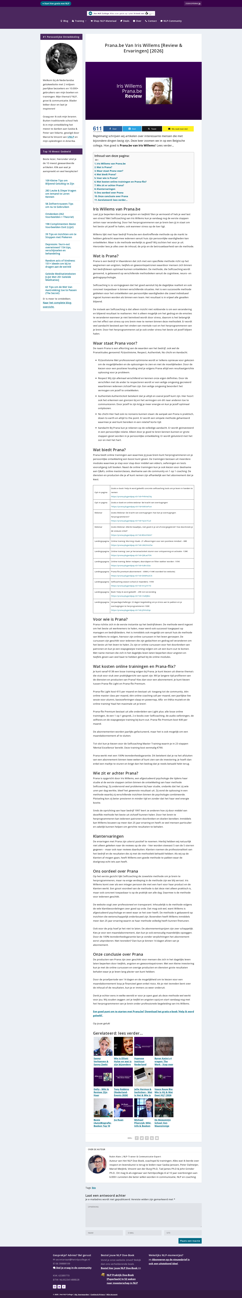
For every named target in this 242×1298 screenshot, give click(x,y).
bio (94, 1187)
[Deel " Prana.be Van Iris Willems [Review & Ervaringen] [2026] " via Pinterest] (146, 1138)
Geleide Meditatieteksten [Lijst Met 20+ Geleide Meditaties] (60, 277)
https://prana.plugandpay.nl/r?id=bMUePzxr (131, 506)
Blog (64, 21)
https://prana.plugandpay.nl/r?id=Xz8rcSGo (131, 565)
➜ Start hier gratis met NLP (55, 3)
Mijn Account (112, 1294)
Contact (151, 21)
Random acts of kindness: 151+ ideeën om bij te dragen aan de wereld (60, 263)
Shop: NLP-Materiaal (103, 21)
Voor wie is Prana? (107, 178)
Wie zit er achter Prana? (110, 185)
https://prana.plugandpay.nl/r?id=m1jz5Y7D (131, 585)
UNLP (70, 137)
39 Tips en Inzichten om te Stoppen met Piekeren (60, 236)
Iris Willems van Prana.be (111, 163)
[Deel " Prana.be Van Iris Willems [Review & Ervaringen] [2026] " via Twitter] (141, 1138)
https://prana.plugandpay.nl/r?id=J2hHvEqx (131, 610)
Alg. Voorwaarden (81, 1294)
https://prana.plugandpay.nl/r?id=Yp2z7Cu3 (131, 520)
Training (78, 21)
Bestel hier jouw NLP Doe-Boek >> (121, 1268)
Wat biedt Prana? (106, 174)
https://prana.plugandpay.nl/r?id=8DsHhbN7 (131, 535)
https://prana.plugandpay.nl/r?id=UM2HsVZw (132, 545)
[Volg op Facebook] (64, 1286)
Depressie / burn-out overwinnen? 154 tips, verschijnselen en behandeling (58, 249)
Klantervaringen (106, 188)
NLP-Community (171, 21)
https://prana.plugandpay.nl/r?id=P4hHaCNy (131, 496)
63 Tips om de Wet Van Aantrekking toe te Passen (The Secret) (61, 290)
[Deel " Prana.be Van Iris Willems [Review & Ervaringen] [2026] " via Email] (156, 1138)
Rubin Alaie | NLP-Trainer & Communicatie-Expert (135, 1156)
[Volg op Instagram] (54, 1286)
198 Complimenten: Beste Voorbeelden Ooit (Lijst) (60, 225)
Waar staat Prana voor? (110, 170)
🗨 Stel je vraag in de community (72, 1267)
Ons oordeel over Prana (110, 192)
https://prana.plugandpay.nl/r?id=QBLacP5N (131, 555)
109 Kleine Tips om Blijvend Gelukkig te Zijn (59, 182)
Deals (124, 21)
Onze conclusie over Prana (113, 196)
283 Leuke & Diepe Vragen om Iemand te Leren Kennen (60, 193)
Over (137, 21)
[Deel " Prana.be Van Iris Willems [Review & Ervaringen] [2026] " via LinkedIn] (151, 1138)
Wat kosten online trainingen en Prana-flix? (122, 181)
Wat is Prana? (104, 167)
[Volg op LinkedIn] (59, 1286)
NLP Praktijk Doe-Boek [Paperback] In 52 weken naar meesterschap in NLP (122, 1279)
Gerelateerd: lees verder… (113, 199)
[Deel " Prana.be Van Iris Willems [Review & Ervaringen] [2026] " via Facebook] (136, 1138)
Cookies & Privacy (98, 1294)
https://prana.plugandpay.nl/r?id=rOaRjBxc (130, 596)
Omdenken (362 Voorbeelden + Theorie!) (59, 215)
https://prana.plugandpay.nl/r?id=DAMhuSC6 (131, 575)
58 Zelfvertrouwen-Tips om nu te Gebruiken (59, 205)
